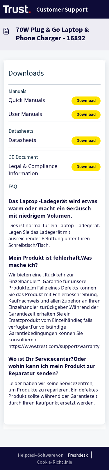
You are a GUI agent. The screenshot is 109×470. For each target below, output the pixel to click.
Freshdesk (78, 455)
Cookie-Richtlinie (54, 462)
